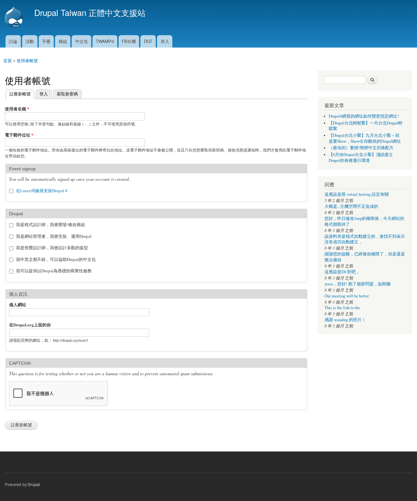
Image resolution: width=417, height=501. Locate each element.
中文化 (81, 41)
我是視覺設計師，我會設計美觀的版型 (52, 247)
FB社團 (129, 41)
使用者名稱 (17, 109)
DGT (148, 41)
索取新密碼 (67, 94)
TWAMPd (105, 41)
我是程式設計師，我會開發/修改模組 (50, 224)
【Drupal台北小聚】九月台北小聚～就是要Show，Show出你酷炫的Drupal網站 (365, 138)
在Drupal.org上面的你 (30, 325)
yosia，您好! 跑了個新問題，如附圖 (357, 284)
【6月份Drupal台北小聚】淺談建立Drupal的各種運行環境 (361, 157)
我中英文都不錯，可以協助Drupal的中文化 (56, 259)
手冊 (46, 41)
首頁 (7, 60)
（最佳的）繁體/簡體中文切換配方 (361, 147)
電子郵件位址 (19, 135)
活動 (29, 41)
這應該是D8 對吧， (342, 272)
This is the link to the (342, 307)
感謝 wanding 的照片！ (345, 319)
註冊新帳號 (18, 94)
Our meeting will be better (346, 296)
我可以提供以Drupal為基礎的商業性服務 (54, 271)
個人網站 (17, 304)
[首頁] (14, 17)
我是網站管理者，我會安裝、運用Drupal (54, 236)
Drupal (34, 484)
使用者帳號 (27, 60)
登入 (165, 41)
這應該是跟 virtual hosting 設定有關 (356, 194)
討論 (13, 41)
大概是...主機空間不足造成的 (351, 206)
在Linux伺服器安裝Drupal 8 (41, 190)
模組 (63, 41)
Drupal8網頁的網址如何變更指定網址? (364, 116)
